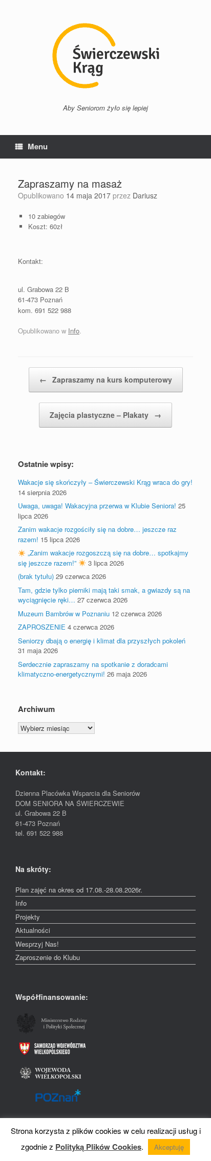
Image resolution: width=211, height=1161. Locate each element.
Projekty (27, 917)
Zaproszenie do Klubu (47, 957)
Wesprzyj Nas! (37, 944)
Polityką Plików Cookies (98, 1146)
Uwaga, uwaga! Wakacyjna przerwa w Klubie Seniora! (97, 505)
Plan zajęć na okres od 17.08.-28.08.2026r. (78, 890)
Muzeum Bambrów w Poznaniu (64, 613)
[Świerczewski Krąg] (105, 55)
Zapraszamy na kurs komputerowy (105, 379)
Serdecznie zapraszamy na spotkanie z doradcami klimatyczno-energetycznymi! (93, 669)
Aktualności (32, 930)
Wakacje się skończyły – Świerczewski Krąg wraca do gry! (105, 482)
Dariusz (145, 195)
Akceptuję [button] (169, 1147)
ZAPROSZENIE (42, 627)
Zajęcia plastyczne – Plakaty (105, 415)
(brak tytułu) (36, 576)
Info (73, 331)
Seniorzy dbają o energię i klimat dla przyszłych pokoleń (101, 640)
